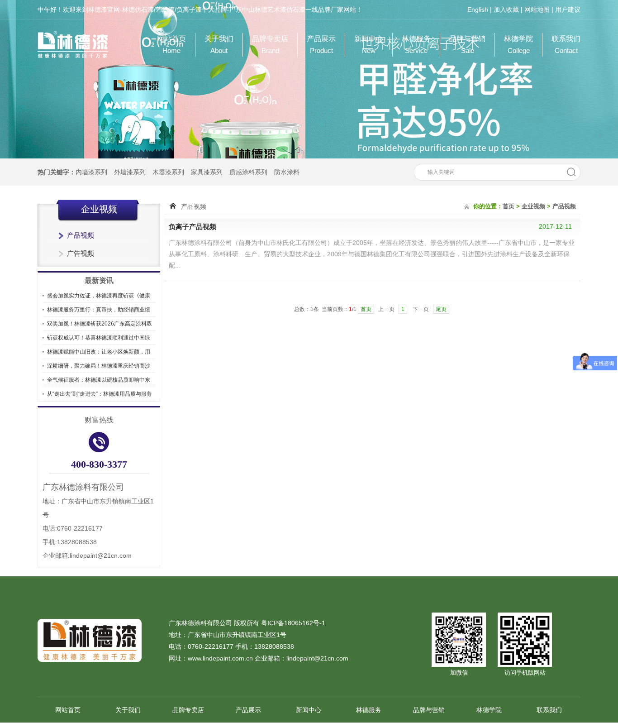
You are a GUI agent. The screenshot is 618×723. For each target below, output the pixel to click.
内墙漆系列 (91, 172)
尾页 (441, 309)
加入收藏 (506, 9)
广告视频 (80, 253)
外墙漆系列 (130, 172)
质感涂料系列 (248, 172)
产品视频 (80, 235)
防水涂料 (286, 172)
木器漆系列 (168, 172)
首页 (508, 206)
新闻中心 (368, 44)
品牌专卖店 (270, 44)
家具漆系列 (207, 172)
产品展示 (321, 44)
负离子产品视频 (192, 226)
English (477, 9)
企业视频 (533, 206)
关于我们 (218, 44)
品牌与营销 (467, 44)
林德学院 (518, 44)
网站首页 (171, 44)
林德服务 (416, 44)
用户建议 (567, 9)
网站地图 (537, 9)
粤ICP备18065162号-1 (293, 623)
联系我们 (565, 44)
